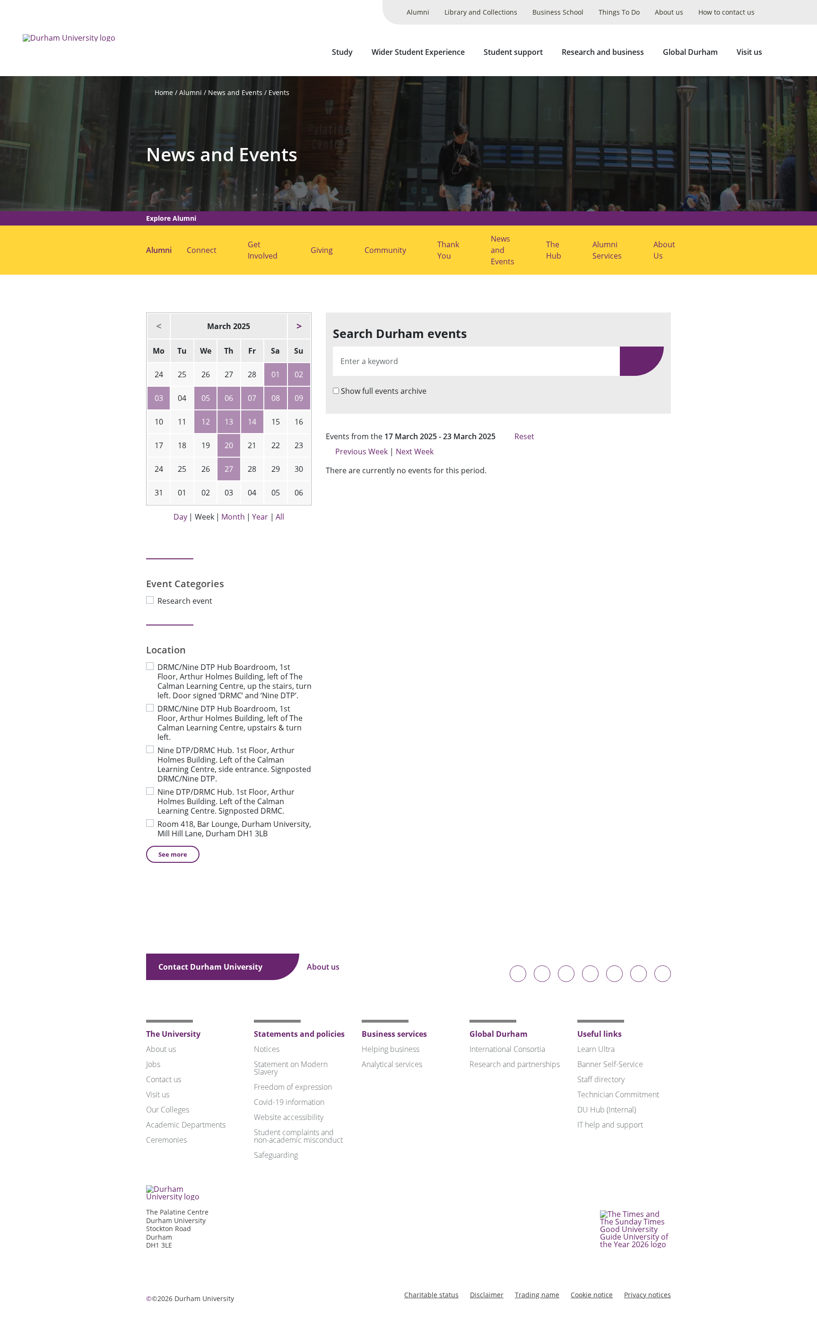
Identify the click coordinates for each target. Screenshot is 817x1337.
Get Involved (263, 250)
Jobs (153, 1064)
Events (279, 92)
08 (275, 398)
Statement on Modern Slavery (291, 1068)
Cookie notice (592, 1294)
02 (299, 374)
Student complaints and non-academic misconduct (298, 1136)
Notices (266, 1049)
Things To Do (619, 12)
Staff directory (601, 1079)
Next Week (415, 451)
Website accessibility (288, 1117)
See (172, 854)
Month (233, 517)
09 (299, 398)
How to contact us (726, 12)
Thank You (448, 250)
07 (252, 398)
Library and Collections (480, 12)
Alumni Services (607, 250)
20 (229, 445)
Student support (513, 52)
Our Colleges (167, 1109)
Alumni (418, 12)
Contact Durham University (211, 967)
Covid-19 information (289, 1102)
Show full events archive (383, 391)
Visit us (749, 52)
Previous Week (361, 451)
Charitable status (431, 1294)
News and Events (235, 92)
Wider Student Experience (418, 52)
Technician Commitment (618, 1094)
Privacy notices (647, 1294)
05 (205, 398)
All (280, 517)
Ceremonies (166, 1140)
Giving (322, 250)
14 (252, 422)
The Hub (553, 250)
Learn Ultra (596, 1049)
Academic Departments (186, 1125)
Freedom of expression (293, 1087)
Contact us (163, 1079)
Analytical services (392, 1064)
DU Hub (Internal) (606, 1109)
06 (229, 398)
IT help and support (610, 1125)
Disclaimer (487, 1294)
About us (669, 12)
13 (229, 422)
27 (229, 469)
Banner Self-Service (610, 1064)
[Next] (299, 326)
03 (159, 398)
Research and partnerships (514, 1064)
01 (275, 374)
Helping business (390, 1049)
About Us (664, 250)
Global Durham (690, 52)
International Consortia (507, 1049)
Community (385, 250)
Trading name (537, 1294)
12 (205, 422)
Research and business (603, 52)
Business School (557, 12)
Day (180, 517)
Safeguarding (276, 1155)
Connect (202, 250)
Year (260, 517)
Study (342, 52)
